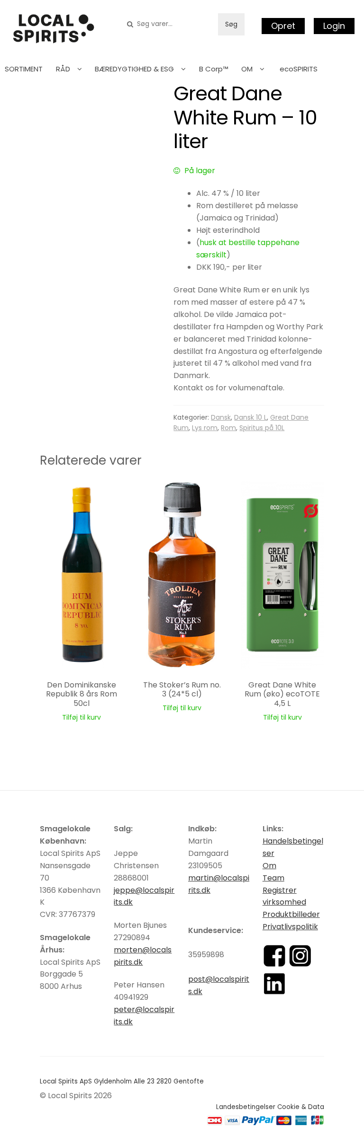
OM (247, 69)
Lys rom (205, 427)
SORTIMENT (24, 69)
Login (334, 26)
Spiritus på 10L (261, 427)
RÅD (63, 69)
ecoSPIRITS (299, 69)
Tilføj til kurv (81, 717)
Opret (283, 26)
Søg (231, 24)
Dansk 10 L (250, 417)
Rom (228, 427)
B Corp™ (213, 69)
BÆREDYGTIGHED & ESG (134, 69)
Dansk (221, 417)
